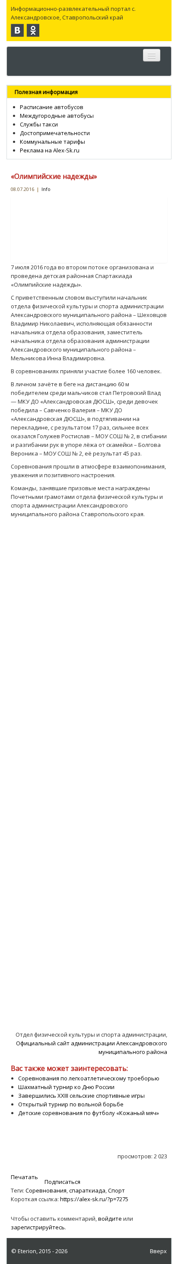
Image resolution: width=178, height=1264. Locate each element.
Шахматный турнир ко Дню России (66, 1087)
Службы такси (39, 124)
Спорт (116, 1190)
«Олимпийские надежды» (54, 176)
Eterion (27, 1251)
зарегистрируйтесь (38, 1227)
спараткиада (87, 1190)
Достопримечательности (55, 133)
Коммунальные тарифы (52, 141)
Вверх (158, 1251)
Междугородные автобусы (57, 116)
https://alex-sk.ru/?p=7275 (94, 1199)
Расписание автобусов (51, 107)
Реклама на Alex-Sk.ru (49, 150)
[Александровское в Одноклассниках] (32, 30)
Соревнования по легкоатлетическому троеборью (88, 1078)
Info (46, 189)
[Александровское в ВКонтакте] (17, 30)
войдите (110, 1218)
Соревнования (46, 1190)
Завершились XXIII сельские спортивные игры (81, 1095)
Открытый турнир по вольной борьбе (71, 1104)
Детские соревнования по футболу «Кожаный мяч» (88, 1113)
